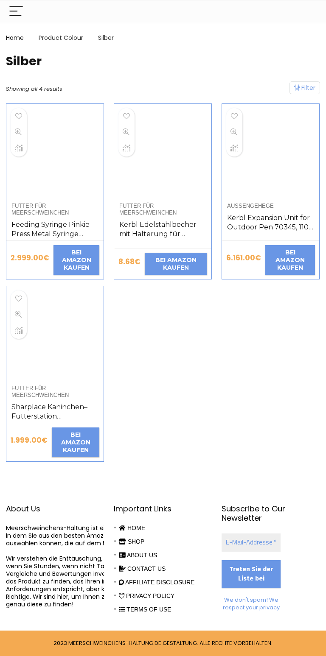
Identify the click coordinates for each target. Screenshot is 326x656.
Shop (135, 541)
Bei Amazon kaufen (76, 259)
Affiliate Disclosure (159, 582)
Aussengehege (250, 206)
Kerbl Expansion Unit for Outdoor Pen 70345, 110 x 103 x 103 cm (270, 227)
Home (15, 37)
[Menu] (16, 11)
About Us (141, 555)
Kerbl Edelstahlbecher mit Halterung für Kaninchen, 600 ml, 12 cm (162, 234)
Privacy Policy (149, 595)
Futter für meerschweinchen (40, 209)
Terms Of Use (148, 609)
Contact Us (146, 568)
